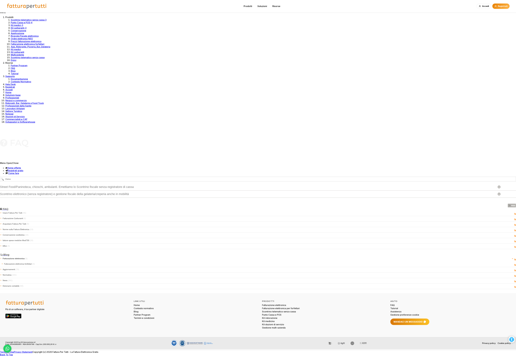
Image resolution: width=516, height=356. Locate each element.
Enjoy (13, 60)
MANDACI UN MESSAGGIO (408, 321)
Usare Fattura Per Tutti (14, 213)
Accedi (9, 89)
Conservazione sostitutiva (15, 235)
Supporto (10, 76)
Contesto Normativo (21, 81)
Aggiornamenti (11, 269)
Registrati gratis (15, 170)
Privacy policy (489, 343)
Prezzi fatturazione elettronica (26, 41)
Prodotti (248, 6)
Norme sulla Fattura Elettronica (18, 229)
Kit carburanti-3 (18, 28)
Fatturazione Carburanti (14, 218)
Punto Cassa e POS (271, 314)
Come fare (13, 173)
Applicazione (17, 33)
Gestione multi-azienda (274, 327)
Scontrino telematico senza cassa (28, 57)
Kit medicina (268, 321)
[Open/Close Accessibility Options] (511, 339)
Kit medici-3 (17, 25)
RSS (513, 206)
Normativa (10, 275)
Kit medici (16, 49)
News (7, 280)
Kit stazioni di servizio (273, 324)
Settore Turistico (13, 111)
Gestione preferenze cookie (404, 314)
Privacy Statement (23, 352)
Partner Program (19, 65)
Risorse (276, 6)
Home (8, 92)
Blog (13, 71)
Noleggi (9, 114)
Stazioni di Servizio (15, 116)
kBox (6, 246)
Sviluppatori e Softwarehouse (20, 122)
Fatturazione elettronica (15, 258)
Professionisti (12, 97)
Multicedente (17, 54)
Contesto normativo (144, 308)
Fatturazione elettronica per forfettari (281, 308)
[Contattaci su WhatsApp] (7, 349)
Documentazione (19, 79)
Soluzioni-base (13, 95)
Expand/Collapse (512, 259)
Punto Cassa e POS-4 (21, 22)
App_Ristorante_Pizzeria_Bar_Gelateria (30, 46)
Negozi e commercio (16, 100)
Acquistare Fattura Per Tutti (16, 224)
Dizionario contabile (13, 286)
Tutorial (14, 73)
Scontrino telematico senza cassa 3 (28, 20)
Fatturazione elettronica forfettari (27, 44)
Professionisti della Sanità (18, 105)
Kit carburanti (17, 52)
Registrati (10, 87)
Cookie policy (504, 343)
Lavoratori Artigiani (15, 108)
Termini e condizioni (144, 318)
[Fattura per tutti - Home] (26, 6)
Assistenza (395, 311)
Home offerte (14, 168)
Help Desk (10, 84)
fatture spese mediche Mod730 (18, 240)
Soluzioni (262, 6)
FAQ (13, 68)
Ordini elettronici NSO (22, 38)
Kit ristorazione (269, 318)
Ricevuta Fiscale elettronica (25, 36)
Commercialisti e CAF (16, 119)
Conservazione (18, 30)
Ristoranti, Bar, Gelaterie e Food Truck (24, 103)
